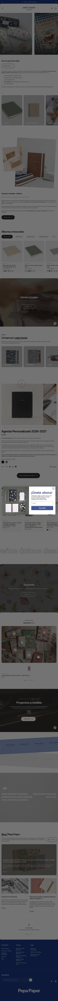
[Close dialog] (53, 488)
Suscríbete (42, 508)
